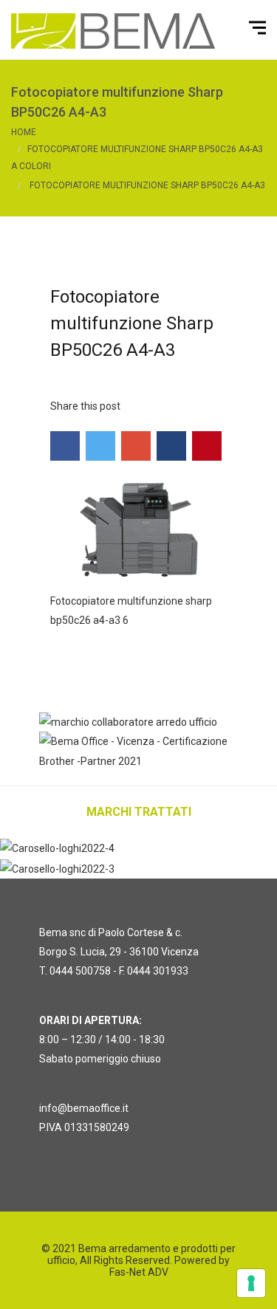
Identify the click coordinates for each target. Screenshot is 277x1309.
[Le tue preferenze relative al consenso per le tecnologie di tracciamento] (251, 1283)
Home (23, 132)
